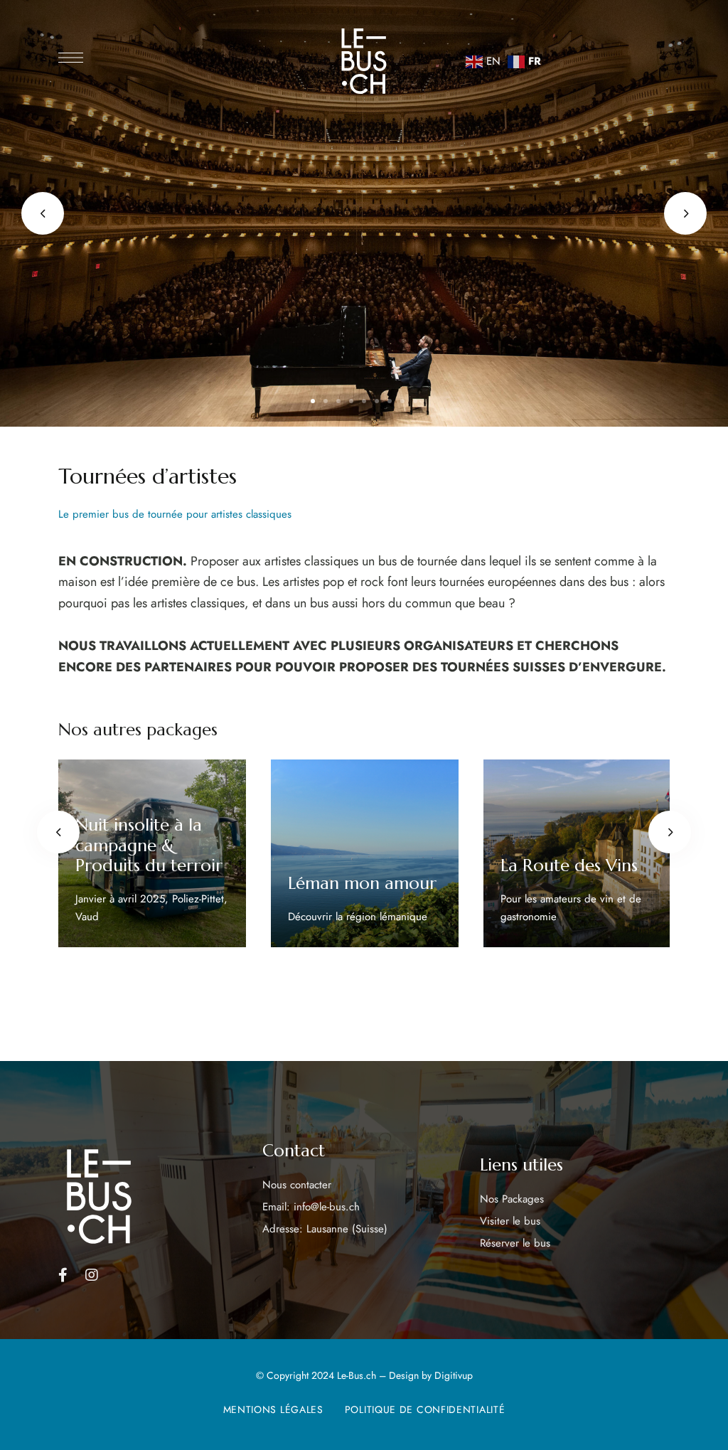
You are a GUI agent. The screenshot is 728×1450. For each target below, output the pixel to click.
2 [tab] (325, 401)
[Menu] (70, 57)
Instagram (91, 1275)
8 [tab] (402, 401)
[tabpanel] (152, 853)
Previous (42, 213)
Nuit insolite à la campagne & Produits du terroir (149, 845)
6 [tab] (376, 401)
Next (685, 213)
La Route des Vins (569, 865)
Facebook (63, 1275)
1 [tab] (312, 401)
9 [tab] (415, 401)
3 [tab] (338, 401)
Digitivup (453, 1375)
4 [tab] (351, 401)
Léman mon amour (362, 883)
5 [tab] (364, 401)
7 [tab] (389, 401)
